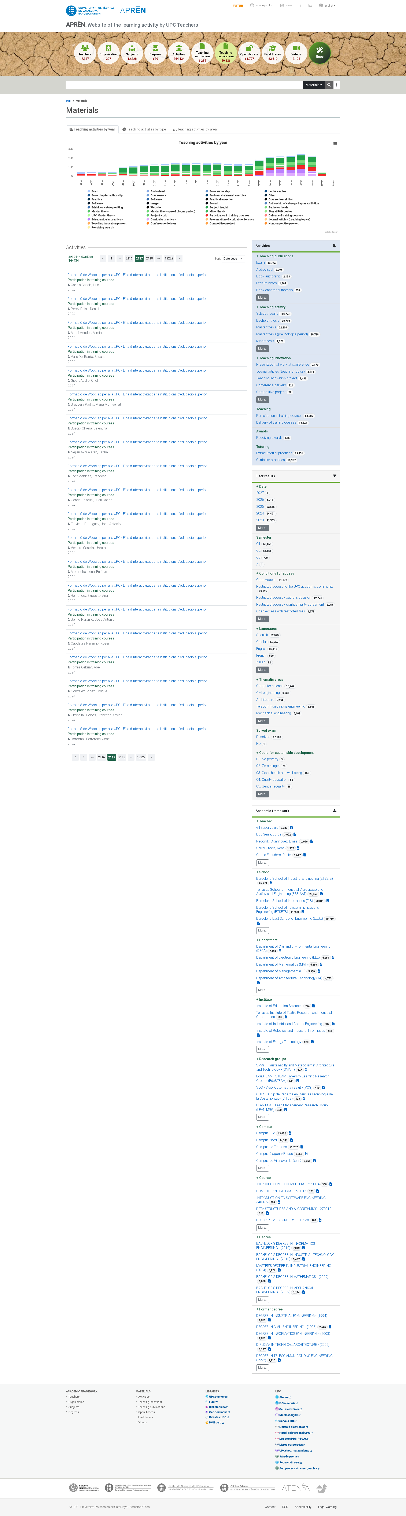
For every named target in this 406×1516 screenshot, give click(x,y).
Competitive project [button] (271, 392)
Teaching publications (151, 1407)
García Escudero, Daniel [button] (273, 855)
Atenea (283, 1397)
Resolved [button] (263, 737)
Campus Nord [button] (266, 1140)
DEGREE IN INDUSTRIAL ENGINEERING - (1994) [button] (291, 1316)
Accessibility (303, 1507)
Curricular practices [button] (270, 460)
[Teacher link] (291, 828)
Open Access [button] (266, 580)
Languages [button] (266, 629)
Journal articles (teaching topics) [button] (280, 371)
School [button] (263, 872)
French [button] (261, 655)
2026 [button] (260, 500)
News (289, 5)
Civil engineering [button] (268, 693)
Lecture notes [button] (266, 283)
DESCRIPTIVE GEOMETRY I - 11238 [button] (282, 1220)
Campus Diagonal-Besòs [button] (274, 1154)
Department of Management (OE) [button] (281, 971)
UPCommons (217, 1396)
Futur (212, 1402)
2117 (139, 258)
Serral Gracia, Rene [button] (270, 848)
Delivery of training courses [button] (276, 422)
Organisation (76, 1402)
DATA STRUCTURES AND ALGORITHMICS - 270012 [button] (293, 1209)
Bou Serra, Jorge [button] (268, 834)
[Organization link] (271, 883)
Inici (68, 100)
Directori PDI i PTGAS (293, 1438)
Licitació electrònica (292, 1426)
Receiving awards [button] (269, 438)
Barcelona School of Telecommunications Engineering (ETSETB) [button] (287, 909)
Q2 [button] (258, 551)
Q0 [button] (258, 558)
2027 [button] (260, 493)
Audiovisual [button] (264, 270)
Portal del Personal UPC (294, 1432)
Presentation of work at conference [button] (282, 364)
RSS (285, 1507)
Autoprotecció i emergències (298, 1468)
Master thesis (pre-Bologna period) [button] (282, 334)
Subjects (74, 1407)
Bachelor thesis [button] (267, 320)
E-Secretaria (287, 1403)
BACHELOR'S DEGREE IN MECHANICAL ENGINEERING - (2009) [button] (285, 1290)
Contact (270, 1507)
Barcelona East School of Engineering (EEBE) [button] (289, 918)
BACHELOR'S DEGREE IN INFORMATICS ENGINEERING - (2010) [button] (285, 1246)
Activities (144, 1396)
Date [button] (261, 486)
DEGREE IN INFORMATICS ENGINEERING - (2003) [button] (293, 1334)
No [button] (258, 744)
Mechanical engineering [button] (273, 713)
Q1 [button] (258, 544)
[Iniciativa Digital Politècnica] (84, 1488)
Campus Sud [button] (265, 1133)
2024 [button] (260, 513)
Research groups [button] (271, 1059)
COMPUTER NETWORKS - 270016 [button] (281, 1191)
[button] (326, 5)
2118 (149, 258)
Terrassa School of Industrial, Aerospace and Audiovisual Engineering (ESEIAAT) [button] (289, 892)
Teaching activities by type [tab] (146, 129)
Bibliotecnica (217, 1407)
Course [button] (263, 1178)
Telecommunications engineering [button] (280, 706)
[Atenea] (296, 1488)
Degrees (74, 1412)
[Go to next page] (179, 258)
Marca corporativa (291, 1444)
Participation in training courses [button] (279, 416)
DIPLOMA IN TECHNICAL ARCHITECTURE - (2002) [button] (292, 1345)
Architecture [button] (265, 700)
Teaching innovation (150, 1402)
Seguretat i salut (289, 1462)
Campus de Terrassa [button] (271, 1147)
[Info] (238, 5)
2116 (129, 258)
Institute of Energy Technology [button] (278, 1042)
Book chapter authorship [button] (274, 290)
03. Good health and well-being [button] (279, 773)
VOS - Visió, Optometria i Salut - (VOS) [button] (284, 1087)
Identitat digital (288, 1415)
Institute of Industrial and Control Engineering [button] (289, 1024)
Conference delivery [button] (271, 385)
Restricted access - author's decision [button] (283, 597)
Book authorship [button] (268, 276)
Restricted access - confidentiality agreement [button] (290, 604)
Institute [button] (264, 999)
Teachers (74, 1396)
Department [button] (266, 940)
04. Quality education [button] (271, 780)
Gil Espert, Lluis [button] (267, 828)
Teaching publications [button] (275, 256)
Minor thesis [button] (265, 341)
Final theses (145, 1417)
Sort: (217, 258)
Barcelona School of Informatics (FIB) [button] (284, 901)
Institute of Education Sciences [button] (279, 1006)
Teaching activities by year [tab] (94, 129)
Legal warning (327, 1507)
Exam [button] (260, 263)
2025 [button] (260, 507)
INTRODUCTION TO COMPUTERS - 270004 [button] (288, 1184)
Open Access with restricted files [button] (280, 611)
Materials (313, 85)
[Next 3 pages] (158, 258)
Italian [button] (260, 662)
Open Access (146, 1412)
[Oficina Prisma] (247, 1488)
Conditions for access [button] (275, 573)
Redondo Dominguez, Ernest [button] (277, 841)
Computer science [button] (270, 686)
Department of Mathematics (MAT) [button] (282, 964)
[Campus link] (306, 1069)
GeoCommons (218, 1412)
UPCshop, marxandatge (294, 1450)
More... (262, 297)
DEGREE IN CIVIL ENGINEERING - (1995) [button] (286, 1327)
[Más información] (336, 85)
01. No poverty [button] (267, 759)
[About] (300, 5)
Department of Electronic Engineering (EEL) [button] (288, 957)
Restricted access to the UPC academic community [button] (294, 586)
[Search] (329, 85)
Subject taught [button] (267, 313)
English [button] (261, 649)
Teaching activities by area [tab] (197, 129)
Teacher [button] (264, 821)
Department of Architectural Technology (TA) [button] (289, 978)
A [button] (257, 564)
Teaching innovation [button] (273, 358)
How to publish (264, 5)
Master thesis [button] (266, 327)
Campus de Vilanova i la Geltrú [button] (278, 1161)
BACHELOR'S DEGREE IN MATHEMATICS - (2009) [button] (292, 1277)
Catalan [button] (261, 642)
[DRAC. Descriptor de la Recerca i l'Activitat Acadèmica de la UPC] (322, 1488)
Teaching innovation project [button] (276, 378)
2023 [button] (260, 520)
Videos (142, 1422)
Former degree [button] (269, 1309)
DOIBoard (215, 1422)
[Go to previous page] (103, 258)
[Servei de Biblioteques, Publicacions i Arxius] (128, 1488)
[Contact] (310, 5)
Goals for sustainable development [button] (285, 753)
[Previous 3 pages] (120, 258)
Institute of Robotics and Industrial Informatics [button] (290, 1031)
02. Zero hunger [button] (268, 766)
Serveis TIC (286, 1421)
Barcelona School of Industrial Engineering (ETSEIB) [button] (294, 879)
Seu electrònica (289, 1409)
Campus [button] (264, 1127)
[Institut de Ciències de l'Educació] (185, 1488)
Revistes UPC (217, 1417)
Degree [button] (263, 1237)
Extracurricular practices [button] (274, 453)
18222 (169, 258)
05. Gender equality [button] (270, 786)
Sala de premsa (289, 1456)
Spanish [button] (262, 635)
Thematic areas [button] (270, 680)
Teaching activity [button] (270, 307)
